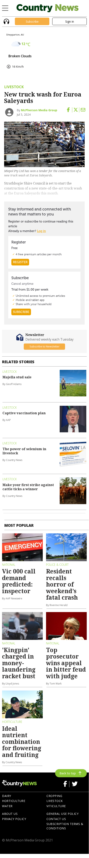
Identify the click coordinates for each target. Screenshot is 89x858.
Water (7, 806)
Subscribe (32, 21)
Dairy (6, 796)
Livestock (54, 801)
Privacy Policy (14, 819)
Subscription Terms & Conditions (64, 826)
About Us (10, 814)
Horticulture (13, 801)
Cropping (54, 796)
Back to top (67, 773)
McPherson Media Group (39, 110)
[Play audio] (6, 21)
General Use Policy (62, 814)
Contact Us (56, 819)
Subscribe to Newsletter (44, 346)
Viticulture (56, 806)
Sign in (69, 21)
